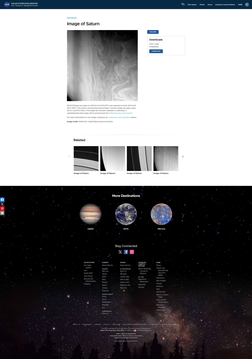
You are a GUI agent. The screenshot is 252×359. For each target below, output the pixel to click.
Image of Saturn (81, 173)
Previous (69, 156)
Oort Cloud (88, 276)
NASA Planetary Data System (120, 113)
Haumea (105, 305)
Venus (104, 274)
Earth (126, 229)
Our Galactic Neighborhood (24, 5)
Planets (105, 262)
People (159, 283)
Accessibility (174, 324)
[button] (240, 5)
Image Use (116, 324)
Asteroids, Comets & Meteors (142, 264)
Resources (160, 278)
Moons (122, 262)
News (158, 265)
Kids (158, 289)
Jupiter (90, 229)
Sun (85, 270)
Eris (103, 308)
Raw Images (71, 18)
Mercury (161, 229)
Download (156, 51)
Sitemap (164, 324)
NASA (7, 4)
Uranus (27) (124, 282)
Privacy (107, 324)
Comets (141, 287)
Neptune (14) (125, 285)
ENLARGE (153, 32)
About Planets (107, 265)
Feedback (98, 324)
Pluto (104, 296)
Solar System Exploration (24, 2)
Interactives (160, 292)
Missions (159, 286)
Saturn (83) (124, 279)
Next (183, 156)
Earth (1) (123, 271)
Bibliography (87, 324)
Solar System (89, 262)
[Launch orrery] (183, 5)
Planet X (105, 313)
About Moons (125, 265)
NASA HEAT (161, 310)
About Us (76, 324)
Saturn (104, 285)
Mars (104, 279)
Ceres (104, 299)
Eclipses (87, 284)
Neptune (105, 290)
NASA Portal (154, 324)
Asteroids (142, 284)
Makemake (106, 302)
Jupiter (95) (124, 277)
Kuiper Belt (88, 273)
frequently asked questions (119, 117)
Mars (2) (123, 274)
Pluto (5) (123, 288)
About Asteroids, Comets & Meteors (144, 271)
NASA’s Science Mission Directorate (139, 330)
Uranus (104, 288)
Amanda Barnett (131, 333)
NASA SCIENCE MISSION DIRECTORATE (135, 324)
